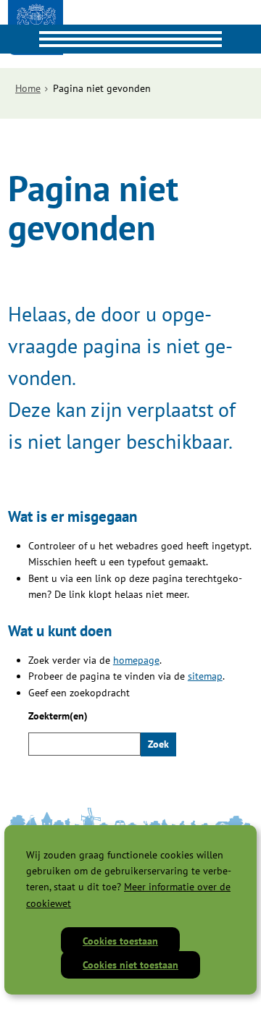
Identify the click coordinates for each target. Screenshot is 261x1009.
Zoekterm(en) (58, 715)
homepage (136, 660)
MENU (14, 39)
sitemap (205, 676)
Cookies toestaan (120, 940)
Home (28, 88)
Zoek (158, 744)
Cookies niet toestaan (130, 964)
